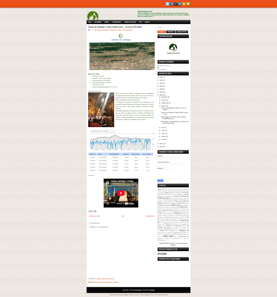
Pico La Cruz (171, 222)
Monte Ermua (185, 213)
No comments (128, 30)
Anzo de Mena (177, 189)
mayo (163, 130)
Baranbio (179, 191)
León (170, 210)
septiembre (164, 103)
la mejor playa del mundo (171, 208)
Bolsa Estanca (167, 194)
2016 (161, 86)
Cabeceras (162, 196)
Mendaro (184, 212)
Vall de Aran (175, 234)
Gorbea (161, 205)
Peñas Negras (174, 220)
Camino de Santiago (130, 22)
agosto (163, 106)
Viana (158, 236)
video (120, 30)
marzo (163, 133)
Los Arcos (168, 212)
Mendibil (159, 213)
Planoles (167, 224)
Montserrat (184, 215)
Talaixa (162, 230)
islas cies (161, 207)
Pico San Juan (181, 222)
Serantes (159, 229)
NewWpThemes (119, 294)
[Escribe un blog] (91, 211)
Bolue (174, 194)
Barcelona (186, 191)
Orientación (174, 219)
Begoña (173, 192)
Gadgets (147, 22)
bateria (161, 192)
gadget (159, 203)
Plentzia (176, 224)
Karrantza (172, 207)
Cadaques (169, 196)
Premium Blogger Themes (147, 294)
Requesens (178, 225)
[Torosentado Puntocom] (158, 67)
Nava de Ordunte (180, 217)
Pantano (181, 219)
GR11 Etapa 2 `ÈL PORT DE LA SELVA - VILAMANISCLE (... (174, 117)
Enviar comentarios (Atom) (105, 278)
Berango (179, 192)
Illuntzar (187, 205)
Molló (171, 213)
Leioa (165, 210)
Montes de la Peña (175, 215)
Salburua (176, 227)
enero (163, 139)
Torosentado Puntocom (163, 65)
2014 (161, 92)
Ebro (160, 200)
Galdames (166, 203)
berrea (185, 192)
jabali (167, 207)
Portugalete (184, 224)
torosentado (137, 290)
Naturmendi (97, 22)
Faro (177, 201)
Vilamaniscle (183, 236)
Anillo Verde (168, 189)
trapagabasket (116, 22)
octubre (163, 100)
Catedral (171, 198)
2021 (161, 77)
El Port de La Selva (171, 200)
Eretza (165, 201)
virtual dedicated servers (161, 294)
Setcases (167, 229)
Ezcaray (172, 201)
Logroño (182, 210)
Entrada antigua (150, 216)
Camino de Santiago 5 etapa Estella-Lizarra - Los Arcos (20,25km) (115, 27)
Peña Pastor (166, 220)
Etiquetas (171, 32)
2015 (161, 89)
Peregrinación (113, 30)
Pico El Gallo (163, 222)
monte (177, 214)
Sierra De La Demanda (178, 229)
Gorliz (167, 205)
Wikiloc (107, 22)
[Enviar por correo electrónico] (89, 211)
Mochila (166, 213)
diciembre (164, 97)
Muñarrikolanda (169, 217)
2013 (161, 95)
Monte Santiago (163, 215)
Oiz (188, 217)
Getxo (180, 203)
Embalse (159, 201)
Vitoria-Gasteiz (176, 238)
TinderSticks (172, 230)
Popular (161, 32)
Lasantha (136, 294)
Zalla (185, 238)
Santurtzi (184, 227)
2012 (161, 143)
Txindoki (169, 232)
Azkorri (165, 191)
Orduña (167, 219)
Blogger (173, 245)
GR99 (181, 205)
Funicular (184, 201)
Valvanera (184, 234)
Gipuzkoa (186, 203)
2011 (161, 146)
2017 (161, 83)
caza (177, 198)
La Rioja (183, 208)
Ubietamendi (177, 232)
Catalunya (161, 198)
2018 (161, 80)
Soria (187, 229)
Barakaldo (172, 191)
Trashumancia (160, 232)
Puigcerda (160, 225)
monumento (160, 217)
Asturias (159, 191)
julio (162, 127)
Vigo (175, 236)
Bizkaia (159, 194)
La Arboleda (181, 207)
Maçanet (176, 212)
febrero (163, 136)
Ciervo (181, 198)
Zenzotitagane (161, 240)
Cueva (187, 198)
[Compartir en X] (93, 211)
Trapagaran (182, 230)
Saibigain (168, 227)
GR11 (140, 22)
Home (89, 22)
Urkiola (159, 234)
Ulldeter (185, 232)
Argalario (185, 189)
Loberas (176, 210)
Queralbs (169, 225)
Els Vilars (184, 200)
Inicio (123, 216)
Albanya (159, 189)
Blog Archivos (182, 32)
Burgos (187, 194)
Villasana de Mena (163, 238)
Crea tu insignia (161, 69)
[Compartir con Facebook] (95, 211)
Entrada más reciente (94, 216)
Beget (166, 192)
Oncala (161, 219)
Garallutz (173, 203)
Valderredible (166, 234)
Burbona (180, 194)
